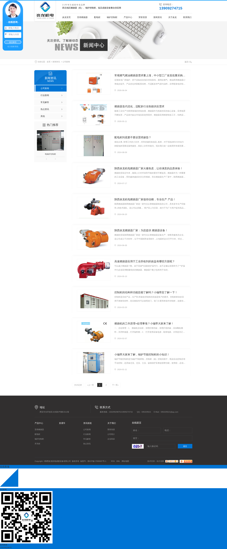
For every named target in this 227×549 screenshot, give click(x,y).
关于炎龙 (172, 17)
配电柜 (97, 17)
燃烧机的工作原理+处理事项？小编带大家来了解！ (144, 323)
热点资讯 (87, 444)
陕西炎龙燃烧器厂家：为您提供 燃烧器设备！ (141, 230)
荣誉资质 (143, 17)
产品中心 (128, 17)
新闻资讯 (157, 17)
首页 (48, 62)
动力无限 (160, 461)
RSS (113, 461)
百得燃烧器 (82, 17)
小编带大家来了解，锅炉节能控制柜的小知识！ (142, 354)
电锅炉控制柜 (50, 154)
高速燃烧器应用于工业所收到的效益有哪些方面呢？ (144, 261)
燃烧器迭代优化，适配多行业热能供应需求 (139, 106)
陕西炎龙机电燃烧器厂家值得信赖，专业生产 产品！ (145, 199)
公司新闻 (66, 62)
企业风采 (111, 439)
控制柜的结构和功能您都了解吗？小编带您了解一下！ (145, 292)
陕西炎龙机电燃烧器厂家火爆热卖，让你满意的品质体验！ (148, 168)
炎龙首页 (66, 17)
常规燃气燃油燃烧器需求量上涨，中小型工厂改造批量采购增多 (150, 75)
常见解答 (87, 439)
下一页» (115, 385)
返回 (187, 62)
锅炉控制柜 (112, 17)
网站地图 (125, 461)
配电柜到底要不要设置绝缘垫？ (132, 137)
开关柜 (37, 444)
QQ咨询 (3, 489)
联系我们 (187, 17)
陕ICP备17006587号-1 (97, 461)
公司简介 (111, 434)
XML (118, 461)
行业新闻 (87, 434)
